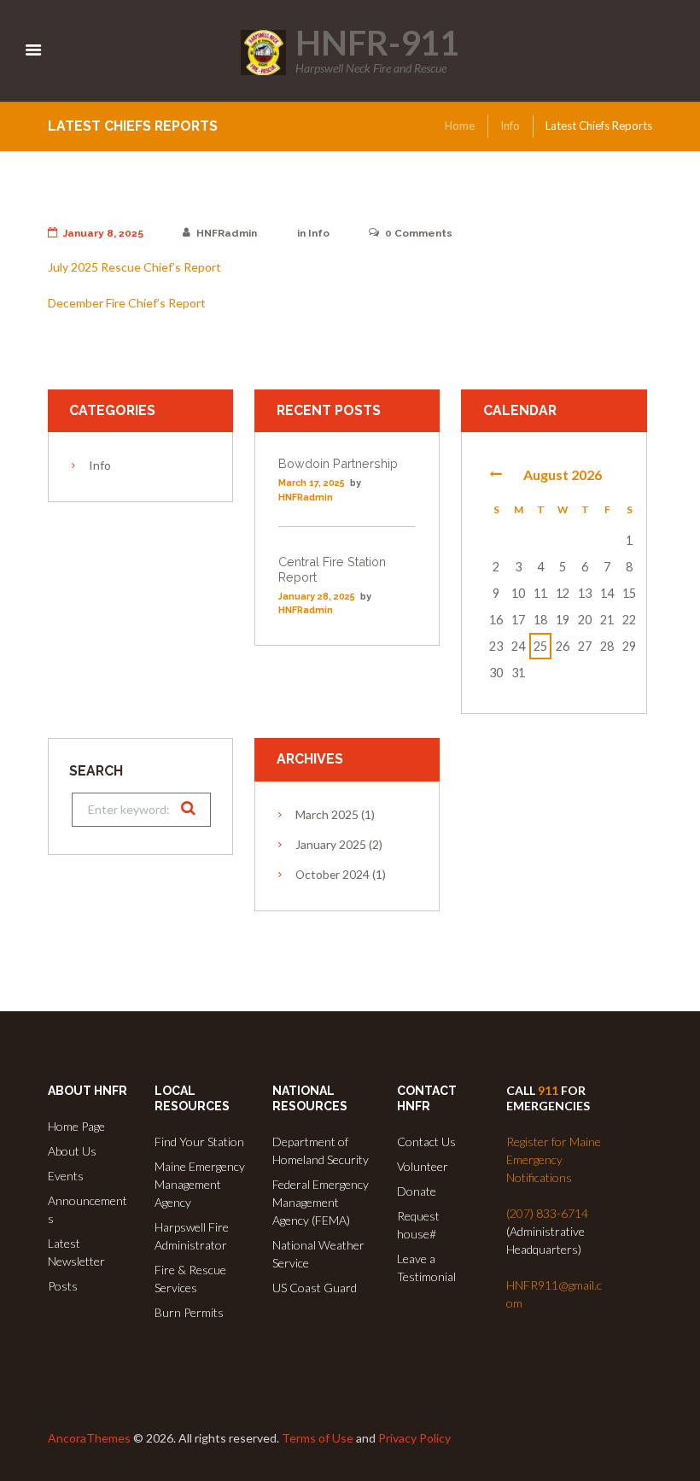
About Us (72, 1151)
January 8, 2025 (103, 233)
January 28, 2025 (316, 596)
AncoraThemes (89, 1438)
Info (510, 125)
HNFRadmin (226, 233)
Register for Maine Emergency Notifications (553, 1159)
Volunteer (422, 1166)
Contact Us (426, 1141)
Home (460, 125)
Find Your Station (199, 1141)
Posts (63, 1286)
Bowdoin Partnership (338, 463)
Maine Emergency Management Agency (200, 1184)
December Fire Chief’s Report (127, 303)
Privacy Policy (414, 1438)
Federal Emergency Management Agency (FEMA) (320, 1202)
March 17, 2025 (311, 483)
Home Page (76, 1126)
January (330, 844)
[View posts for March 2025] (496, 474)
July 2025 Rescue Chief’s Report (134, 267)
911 (548, 1090)
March (327, 814)
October (332, 874)
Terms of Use (317, 1438)
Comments (418, 233)
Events (66, 1175)
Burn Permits (189, 1312)
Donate (416, 1191)
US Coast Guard (314, 1287)
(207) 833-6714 (547, 1213)
